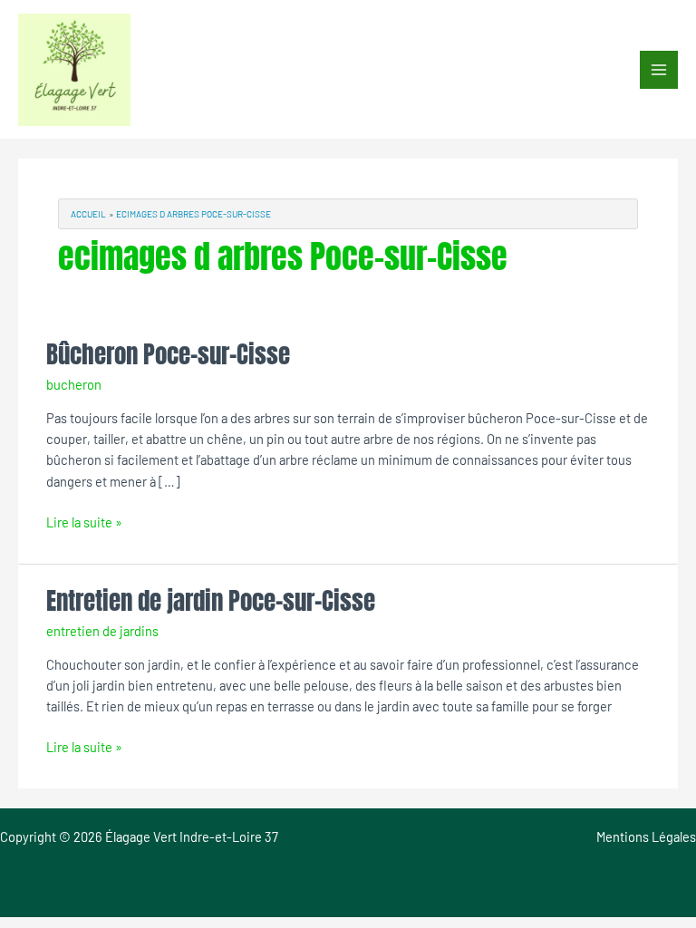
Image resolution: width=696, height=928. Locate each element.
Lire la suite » (84, 521)
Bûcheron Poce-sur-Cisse (168, 353)
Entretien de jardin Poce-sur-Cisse (210, 600)
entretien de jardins (102, 631)
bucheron (74, 384)
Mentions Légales (646, 836)
